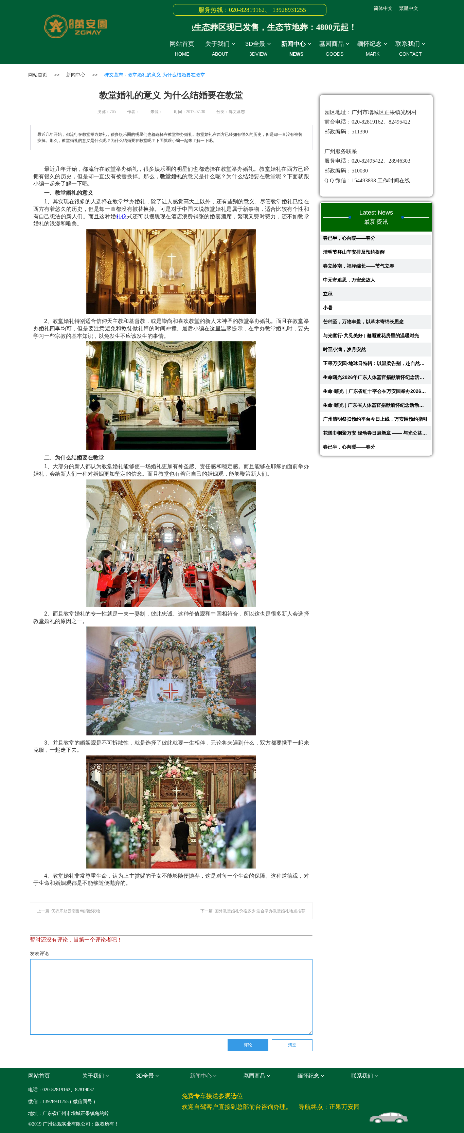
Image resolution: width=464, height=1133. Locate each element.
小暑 (328, 292)
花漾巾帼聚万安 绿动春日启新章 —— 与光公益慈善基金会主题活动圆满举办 (375, 418)
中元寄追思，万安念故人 (349, 265)
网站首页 (182, 48)
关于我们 (218, 48)
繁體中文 (408, 8)
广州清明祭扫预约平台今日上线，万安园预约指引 (375, 404)
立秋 (328, 278)
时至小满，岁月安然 (344, 334)
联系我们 (408, 48)
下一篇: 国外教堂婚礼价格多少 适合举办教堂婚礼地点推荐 (252, 911)
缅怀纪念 (370, 48)
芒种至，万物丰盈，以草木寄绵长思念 (363, 306)
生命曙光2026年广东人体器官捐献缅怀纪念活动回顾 (375, 362)
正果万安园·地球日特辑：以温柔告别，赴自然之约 (375, 348)
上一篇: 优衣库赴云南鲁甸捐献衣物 (68, 911)
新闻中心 (294, 48)
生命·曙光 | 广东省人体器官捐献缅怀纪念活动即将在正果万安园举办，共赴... (375, 390)
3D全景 (256, 48)
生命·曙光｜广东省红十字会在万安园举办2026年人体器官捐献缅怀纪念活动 (375, 376)
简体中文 (383, 8)
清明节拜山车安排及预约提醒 (354, 237)
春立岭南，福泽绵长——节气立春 (358, 251)
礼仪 (121, 216)
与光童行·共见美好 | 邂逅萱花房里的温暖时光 (371, 320)
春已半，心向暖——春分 (349, 432)
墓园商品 (332, 48)
